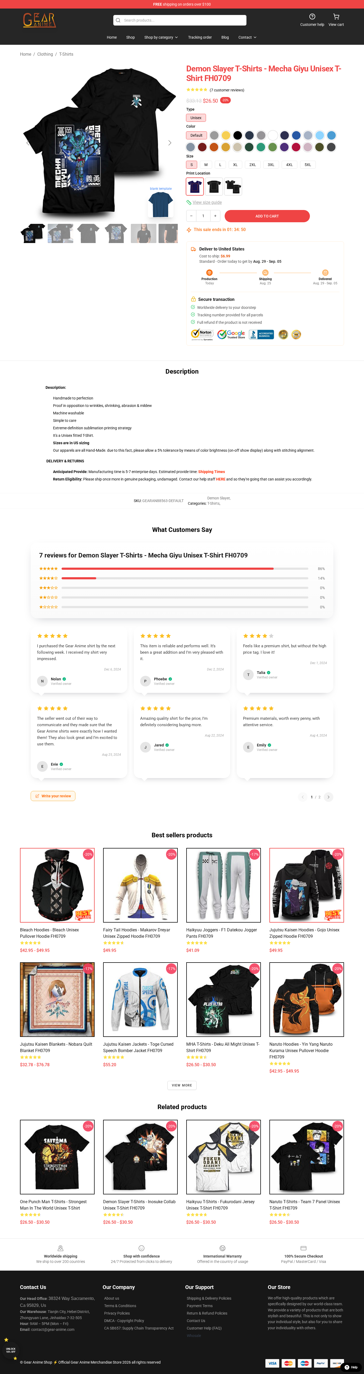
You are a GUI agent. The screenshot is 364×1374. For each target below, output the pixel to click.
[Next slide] (169, 142)
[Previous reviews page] (303, 797)
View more (182, 1085)
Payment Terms (200, 1306)
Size (189, 156)
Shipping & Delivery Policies (209, 1298)
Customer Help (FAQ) (204, 1328)
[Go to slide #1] (33, 233)
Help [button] (354, 1367)
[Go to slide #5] (143, 233)
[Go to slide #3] (88, 233)
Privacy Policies (117, 1313)
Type (190, 109)
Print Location (198, 173)
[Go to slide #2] (60, 233)
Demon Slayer (218, 498)
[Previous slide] (28, 142)
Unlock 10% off (10, 1350)
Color (190, 126)
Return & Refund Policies (207, 1313)
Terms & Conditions (120, 1306)
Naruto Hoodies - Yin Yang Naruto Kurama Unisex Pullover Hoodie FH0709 (301, 1051)
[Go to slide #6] (171, 233)
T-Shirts (66, 54)
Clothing (45, 54)
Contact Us (196, 1321)
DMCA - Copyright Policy (124, 1321)
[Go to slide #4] (116, 233)
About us (111, 1298)
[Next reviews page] (328, 797)
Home (25, 54)
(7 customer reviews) (227, 90)
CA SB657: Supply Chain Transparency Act (139, 1328)
